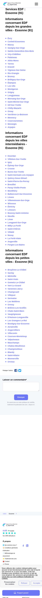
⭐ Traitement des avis (10, 558)
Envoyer (21, 397)
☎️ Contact (6, 561)
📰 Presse (6, 564)
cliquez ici (31, 404)
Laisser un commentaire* (15, 380)
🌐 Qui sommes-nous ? (10, 545)
